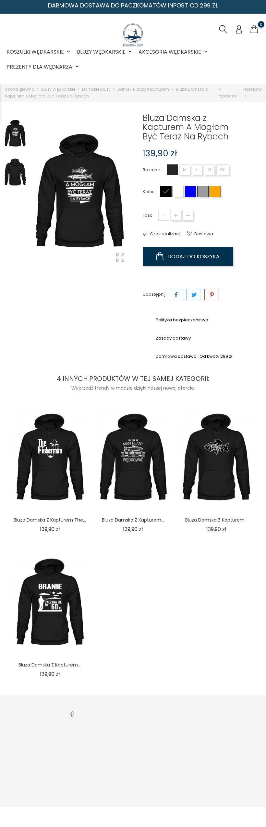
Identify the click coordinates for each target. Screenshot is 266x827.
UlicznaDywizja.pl (192, 774)
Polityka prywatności (142, 764)
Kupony (233, 798)
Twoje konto (241, 730)
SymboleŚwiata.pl (193, 784)
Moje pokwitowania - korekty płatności (243, 771)
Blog (125, 784)
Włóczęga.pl (187, 754)
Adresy (232, 787)
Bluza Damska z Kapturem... (133, 520)
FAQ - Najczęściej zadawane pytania (88, 787)
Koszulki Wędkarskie (39, 52)
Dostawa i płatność (88, 744)
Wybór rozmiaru (85, 764)
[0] (254, 29)
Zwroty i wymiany (86, 754)
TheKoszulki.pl (188, 744)
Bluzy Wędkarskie (105, 52)
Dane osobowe (241, 744)
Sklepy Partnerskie (140, 774)
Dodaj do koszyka (193, 256)
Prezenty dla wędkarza (43, 67)
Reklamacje (80, 774)
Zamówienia (238, 754)
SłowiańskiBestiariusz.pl (199, 764)
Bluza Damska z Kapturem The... (50, 520)
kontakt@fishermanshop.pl (39, 778)
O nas (127, 744)
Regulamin (132, 754)
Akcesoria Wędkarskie (174, 52)
